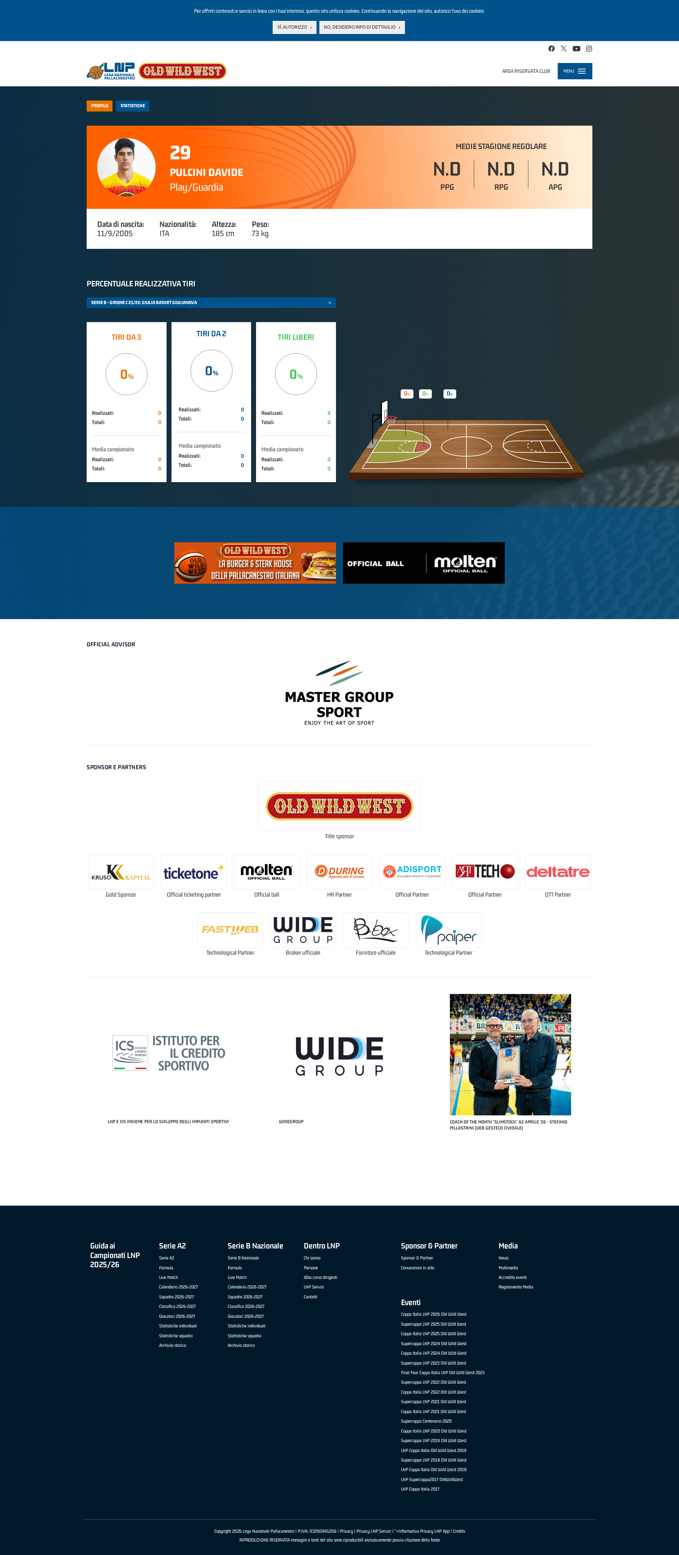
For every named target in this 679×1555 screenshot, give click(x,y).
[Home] (157, 71)
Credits (459, 1531)
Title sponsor (339, 836)
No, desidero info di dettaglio (359, 27)
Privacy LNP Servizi (373, 1531)
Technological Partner (230, 952)
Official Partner (412, 894)
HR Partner (339, 894)
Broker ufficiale (303, 952)
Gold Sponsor (121, 894)
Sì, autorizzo (292, 27)
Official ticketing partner (194, 894)
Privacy (346, 1531)
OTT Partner (558, 894)
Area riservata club (526, 71)
